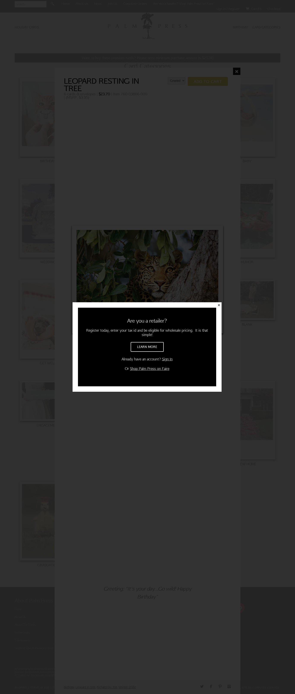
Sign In (167, 359)
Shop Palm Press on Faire (149, 368)
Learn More (147, 347)
